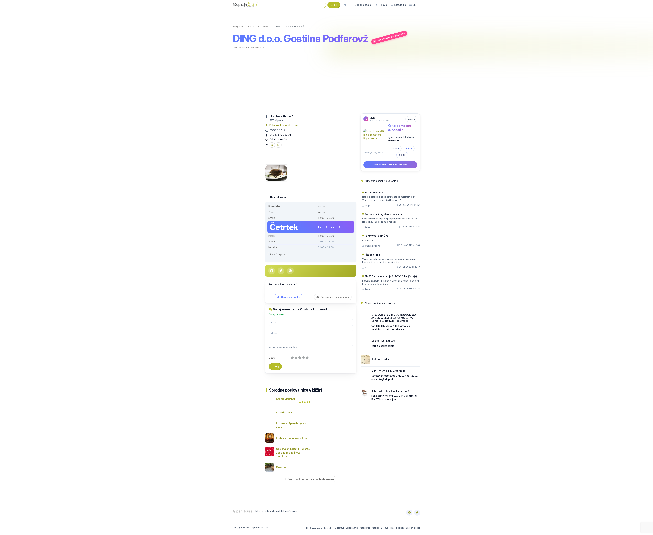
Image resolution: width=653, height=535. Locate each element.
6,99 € (402, 155)
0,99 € (395, 148)
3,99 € (408, 148)
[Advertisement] (326, 81)
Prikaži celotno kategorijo (311, 479)
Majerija (281, 467)
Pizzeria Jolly (284, 412)
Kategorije (365, 528)
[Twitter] (417, 513)
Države (384, 528)
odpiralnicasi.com (259, 527)
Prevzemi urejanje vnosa (335, 297)
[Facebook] (409, 513)
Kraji (392, 528)
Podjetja (400, 528)
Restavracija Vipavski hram (292, 438)
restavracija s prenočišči (249, 47)
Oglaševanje (352, 528)
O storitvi (339, 528)
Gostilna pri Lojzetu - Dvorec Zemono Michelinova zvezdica (293, 452)
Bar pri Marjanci (285, 398)
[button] (414, 5)
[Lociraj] (345, 5)
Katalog (375, 528)
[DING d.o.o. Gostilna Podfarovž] (276, 172)
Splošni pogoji (413, 528)
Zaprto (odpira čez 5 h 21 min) (390, 37)
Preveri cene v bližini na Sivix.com (390, 164)
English (327, 528)
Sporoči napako (277, 254)
